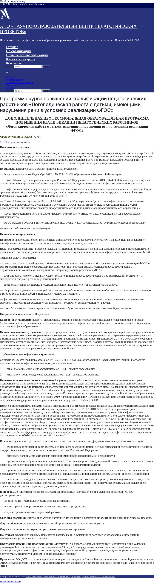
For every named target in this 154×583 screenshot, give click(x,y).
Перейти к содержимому (12, 1)
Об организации (18, 51)
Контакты (13, 63)
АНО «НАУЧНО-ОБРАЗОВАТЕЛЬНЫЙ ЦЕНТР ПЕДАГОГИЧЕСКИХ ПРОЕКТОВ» (70, 576)
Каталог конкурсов (20, 59)
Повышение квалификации (27, 55)
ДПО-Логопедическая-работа (15, 142)
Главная (12, 47)
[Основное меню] (7, 72)
